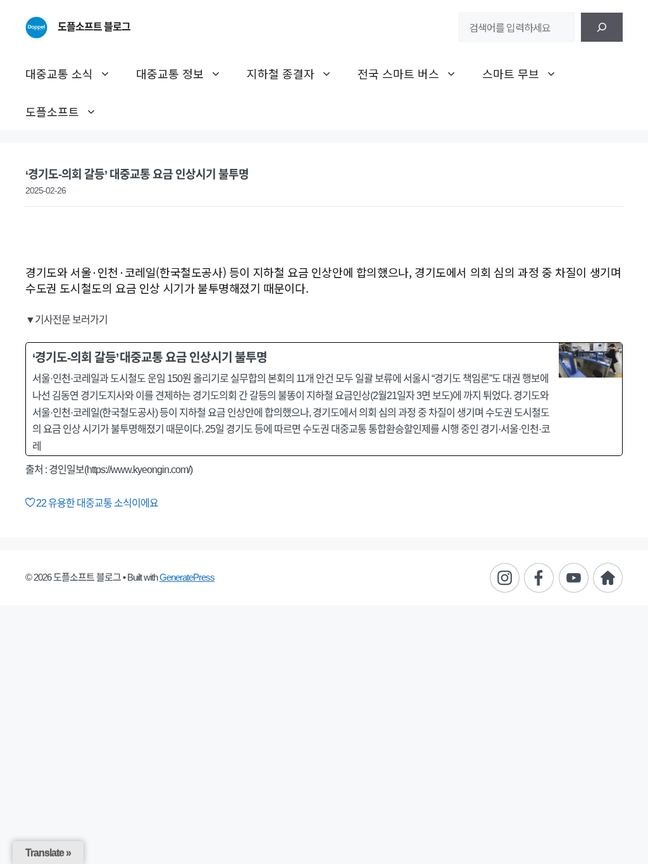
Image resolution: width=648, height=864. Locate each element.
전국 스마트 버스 (398, 73)
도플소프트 (52, 111)
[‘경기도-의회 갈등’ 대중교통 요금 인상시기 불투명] (324, 399)
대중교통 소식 (59, 73)
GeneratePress (187, 577)
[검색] (602, 27)
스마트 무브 (510, 73)
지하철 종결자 (281, 73)
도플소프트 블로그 (94, 27)
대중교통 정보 (170, 73)
